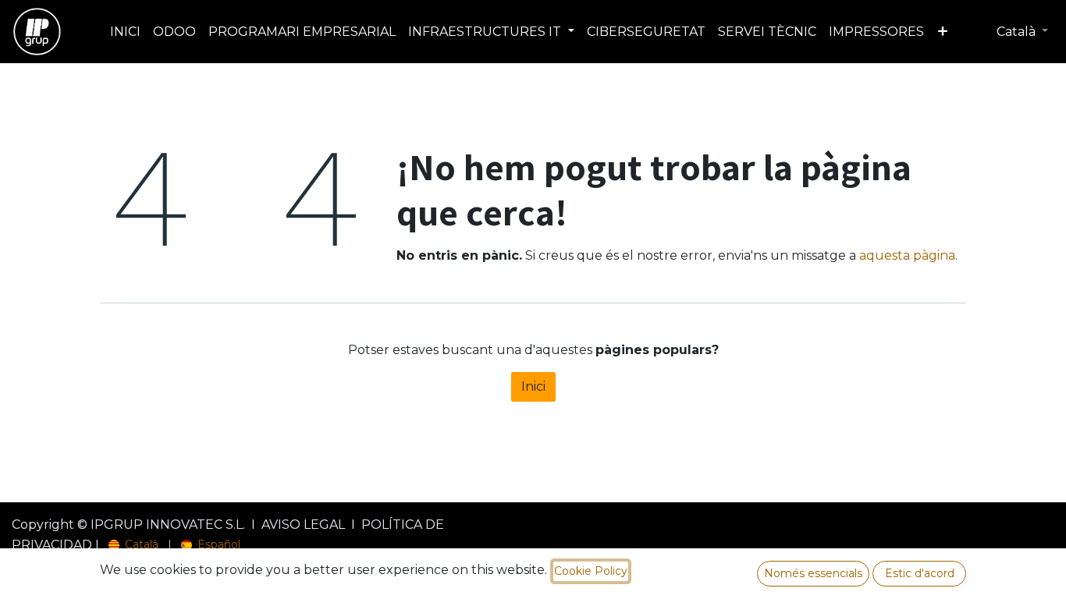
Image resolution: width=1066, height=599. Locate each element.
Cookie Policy (590, 571)
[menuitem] (125, 32)
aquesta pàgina (907, 255)
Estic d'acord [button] (919, 573)
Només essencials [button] (813, 573)
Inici (533, 386)
